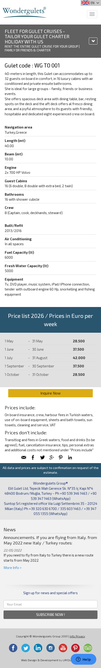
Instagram (50, 648)
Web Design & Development (39, 660)
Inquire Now (50, 393)
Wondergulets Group (24, 12)
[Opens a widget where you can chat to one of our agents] (83, 660)
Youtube (63, 648)
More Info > (13, 567)
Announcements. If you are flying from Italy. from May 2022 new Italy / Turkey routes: (50, 540)
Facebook (13, 648)
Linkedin (38, 648)
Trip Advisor (88, 648)
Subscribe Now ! (50, 614)
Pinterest (75, 648)
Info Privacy (77, 636)
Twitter (25, 648)
